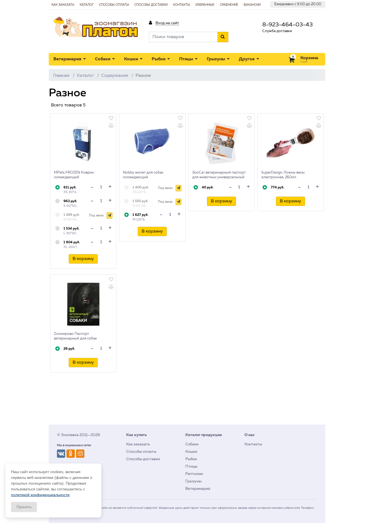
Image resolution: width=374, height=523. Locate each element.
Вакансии (252, 4)
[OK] (71, 454)
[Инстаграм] (80, 454)
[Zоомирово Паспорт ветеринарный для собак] (83, 304)
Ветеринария (67, 59)
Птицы (186, 59)
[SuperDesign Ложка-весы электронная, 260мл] (290, 142)
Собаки (103, 59)
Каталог (87, 4)
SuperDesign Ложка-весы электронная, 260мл (283, 175)
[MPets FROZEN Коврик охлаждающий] (83, 142)
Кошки (131, 59)
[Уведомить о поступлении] (110, 215)
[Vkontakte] (61, 454)
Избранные (204, 4)
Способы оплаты (114, 4)
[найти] (222, 37)
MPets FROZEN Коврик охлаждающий (74, 175)
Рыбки (159, 59)
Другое (247, 59)
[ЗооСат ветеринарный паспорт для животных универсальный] (221, 142)
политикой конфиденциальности (40, 495)
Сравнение (229, 4)
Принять (23, 507)
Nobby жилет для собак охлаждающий (143, 175)
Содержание (114, 75)
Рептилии (194, 474)
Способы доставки (151, 4)
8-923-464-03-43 (287, 25)
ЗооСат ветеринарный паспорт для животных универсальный (219, 175)
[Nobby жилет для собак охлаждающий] (152, 142)
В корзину (83, 259)
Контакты (181, 4)
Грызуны (216, 59)
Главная (61, 75)
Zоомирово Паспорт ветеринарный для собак (75, 336)
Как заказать (62, 4)
